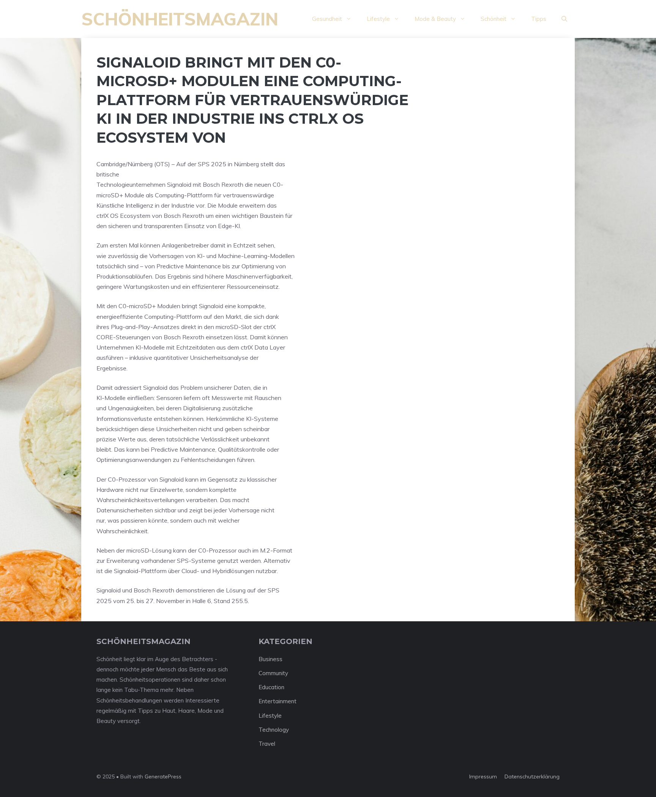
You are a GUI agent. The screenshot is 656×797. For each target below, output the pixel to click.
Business (270, 659)
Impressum (483, 776)
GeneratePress (163, 776)
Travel (267, 743)
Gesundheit (327, 18)
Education (271, 687)
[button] (564, 19)
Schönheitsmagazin (179, 19)
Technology (274, 729)
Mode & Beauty (435, 18)
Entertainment (277, 701)
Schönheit (493, 18)
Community (273, 673)
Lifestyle (378, 18)
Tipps (538, 18)
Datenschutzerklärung (532, 776)
